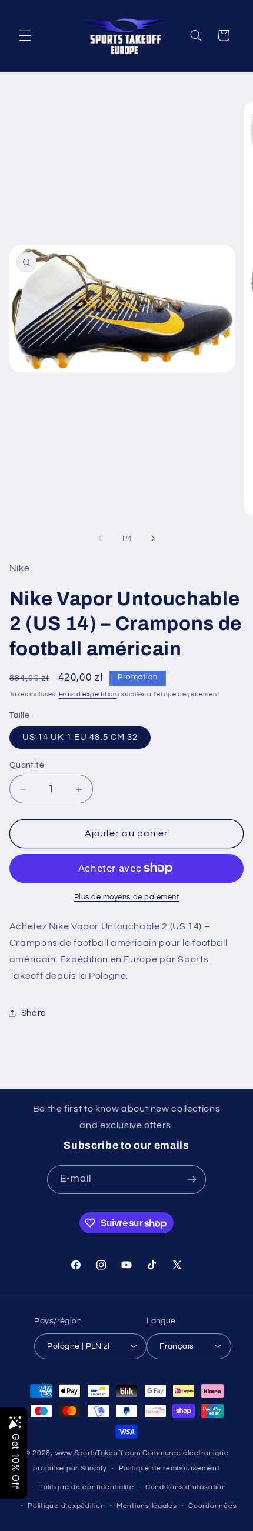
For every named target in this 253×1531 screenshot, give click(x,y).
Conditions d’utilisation (186, 1487)
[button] (24, 35)
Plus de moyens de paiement (126, 897)
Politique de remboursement (169, 1468)
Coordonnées (212, 1506)
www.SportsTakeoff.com (98, 1453)
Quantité (26, 765)
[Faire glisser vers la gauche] (100, 538)
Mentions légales (146, 1506)
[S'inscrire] (191, 1179)
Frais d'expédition (88, 694)
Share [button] (33, 1013)
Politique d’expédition (66, 1506)
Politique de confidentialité (86, 1487)
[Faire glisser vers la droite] (153, 538)
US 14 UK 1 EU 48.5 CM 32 (80, 737)
